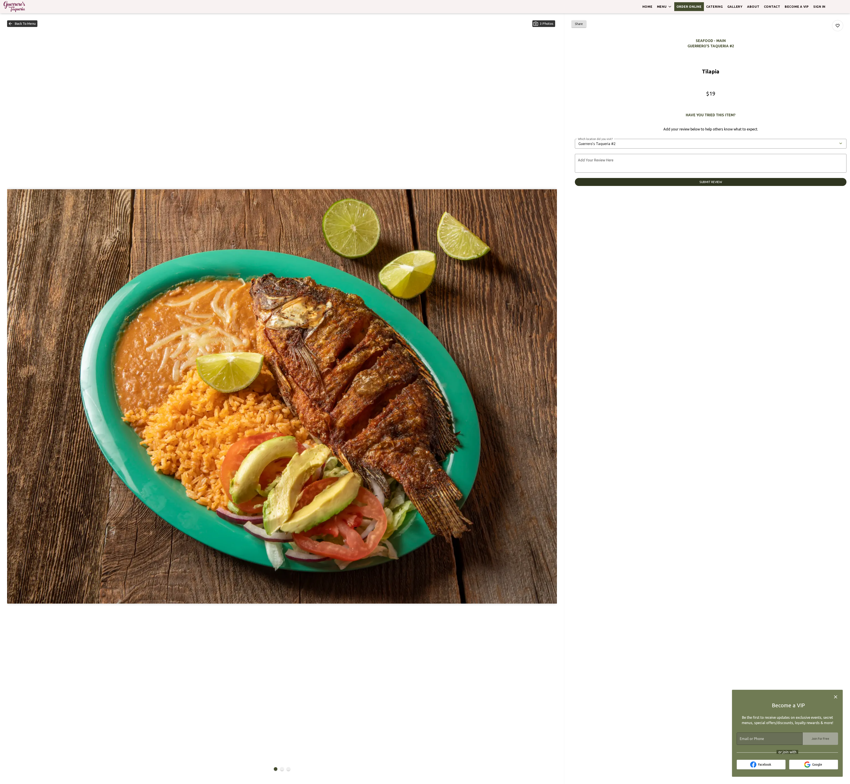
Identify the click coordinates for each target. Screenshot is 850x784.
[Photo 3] (288, 769)
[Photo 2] (282, 769)
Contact (772, 6)
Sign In (819, 6)
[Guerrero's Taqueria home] (23, 6)
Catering (714, 6)
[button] (664, 6)
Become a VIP (797, 6)
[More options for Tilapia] (837, 25)
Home (647, 6)
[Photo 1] (275, 769)
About (753, 6)
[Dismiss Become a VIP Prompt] (835, 697)
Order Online (689, 6)
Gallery (735, 6)
